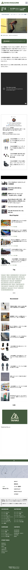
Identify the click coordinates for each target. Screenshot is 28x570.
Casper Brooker (19, 284)
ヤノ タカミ (9, 123)
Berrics (11, 280)
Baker (17, 278)
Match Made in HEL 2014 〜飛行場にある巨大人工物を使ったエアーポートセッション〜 (14, 201)
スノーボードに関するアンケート (7, 516)
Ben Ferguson (4, 280)
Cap (12, 284)
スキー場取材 (3, 523)
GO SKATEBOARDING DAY (6, 289)
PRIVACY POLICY (18, 491)
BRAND (15, 536)
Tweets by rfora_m (5, 427)
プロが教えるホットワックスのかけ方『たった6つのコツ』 (14, 223)
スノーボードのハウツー (5, 518)
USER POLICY (17, 489)
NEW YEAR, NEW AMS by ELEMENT (14, 189)
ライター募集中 (17, 486)
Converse (11, 286)
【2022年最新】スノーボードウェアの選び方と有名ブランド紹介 (14, 148)
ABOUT (16, 481)
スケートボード (14, 14)
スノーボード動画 (4, 513)
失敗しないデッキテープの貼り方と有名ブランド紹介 (14, 377)
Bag (13, 278)
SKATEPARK (16, 534)
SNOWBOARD (4, 509)
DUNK (20, 286)
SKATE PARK (3, 544)
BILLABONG (17, 280)
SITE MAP (3, 552)
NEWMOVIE (3, 543)
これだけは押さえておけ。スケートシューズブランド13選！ (14, 252)
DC (16, 286)
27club (2, 275)
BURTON (16, 282)
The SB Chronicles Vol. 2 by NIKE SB (14, 211)
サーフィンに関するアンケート (6, 534)
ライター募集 (3, 547)
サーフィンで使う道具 (5, 536)
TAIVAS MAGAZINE (5, 14)
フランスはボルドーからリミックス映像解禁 (14, 183)
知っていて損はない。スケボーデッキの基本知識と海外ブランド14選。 (14, 242)
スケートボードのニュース (18, 515)
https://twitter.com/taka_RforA (14, 124)
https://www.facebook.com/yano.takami (14, 125)
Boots (11, 282)
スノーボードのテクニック (6, 521)
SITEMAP (16, 494)
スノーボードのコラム (5, 512)
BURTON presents (5, 284)
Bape (22, 278)
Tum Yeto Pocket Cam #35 (14, 207)
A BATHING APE (14, 275)
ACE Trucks (22, 275)
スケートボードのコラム (18, 512)
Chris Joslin (3, 286)
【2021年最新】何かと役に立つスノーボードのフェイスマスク (14, 347)
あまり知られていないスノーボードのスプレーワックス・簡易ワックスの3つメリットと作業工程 (14, 397)
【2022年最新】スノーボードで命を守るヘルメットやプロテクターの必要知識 (14, 337)
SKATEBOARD (17, 509)
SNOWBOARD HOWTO (18, 533)
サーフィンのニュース (5, 533)
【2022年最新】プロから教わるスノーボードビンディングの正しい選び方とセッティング (14, 163)
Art (8, 278)
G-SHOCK (20, 288)
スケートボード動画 (22, 14)
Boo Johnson (4, 282)
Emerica (9, 288)
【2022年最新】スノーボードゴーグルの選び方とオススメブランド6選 (14, 140)
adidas (2, 276)
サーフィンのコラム (4, 530)
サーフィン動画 (4, 531)
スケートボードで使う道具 (13, 245)
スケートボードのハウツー (18, 520)
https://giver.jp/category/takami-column (11, 134)
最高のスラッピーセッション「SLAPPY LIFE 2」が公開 (14, 194)
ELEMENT (3, 288)
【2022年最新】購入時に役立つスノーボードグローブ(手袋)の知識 (14, 155)
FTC (14, 288)
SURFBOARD (4, 527)
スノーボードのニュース (5, 515)
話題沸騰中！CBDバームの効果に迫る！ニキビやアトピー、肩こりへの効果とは (14, 317)
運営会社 (16, 484)
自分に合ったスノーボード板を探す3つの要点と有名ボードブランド (14, 233)
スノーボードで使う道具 (12, 226)
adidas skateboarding (11, 276)
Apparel (3, 278)
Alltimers (21, 276)
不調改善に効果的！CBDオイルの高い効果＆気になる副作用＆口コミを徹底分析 (14, 307)
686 (7, 275)
